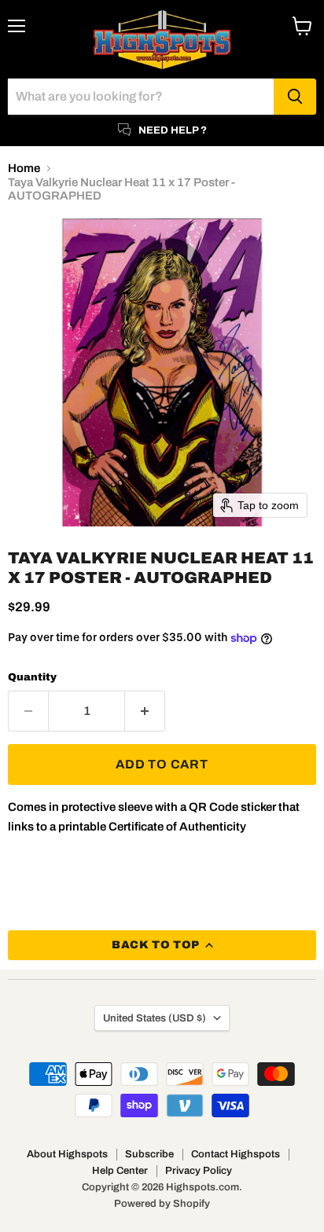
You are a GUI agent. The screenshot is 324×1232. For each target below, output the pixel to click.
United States (154, 1018)
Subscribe (149, 1154)
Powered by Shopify (162, 1203)
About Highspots (67, 1154)
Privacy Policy (198, 1170)
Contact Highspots (235, 1154)
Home (24, 168)
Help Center (120, 1170)
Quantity (32, 677)
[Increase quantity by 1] (145, 711)
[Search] (295, 97)
